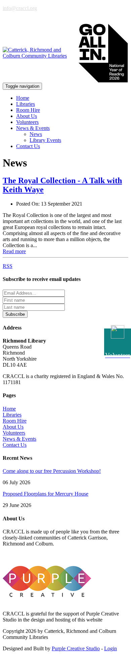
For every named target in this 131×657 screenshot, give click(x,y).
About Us (26, 116)
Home (22, 98)
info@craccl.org (20, 8)
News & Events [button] (33, 128)
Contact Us (28, 146)
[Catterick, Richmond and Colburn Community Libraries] (38, 53)
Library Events (45, 140)
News (36, 134)
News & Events (19, 439)
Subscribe (15, 314)
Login (110, 648)
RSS (7, 266)
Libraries (25, 104)
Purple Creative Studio (76, 648)
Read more (14, 251)
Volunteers (27, 122)
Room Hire (28, 110)
